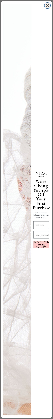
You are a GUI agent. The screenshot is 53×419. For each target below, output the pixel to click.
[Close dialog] (47, 5)
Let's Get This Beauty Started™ (41, 244)
